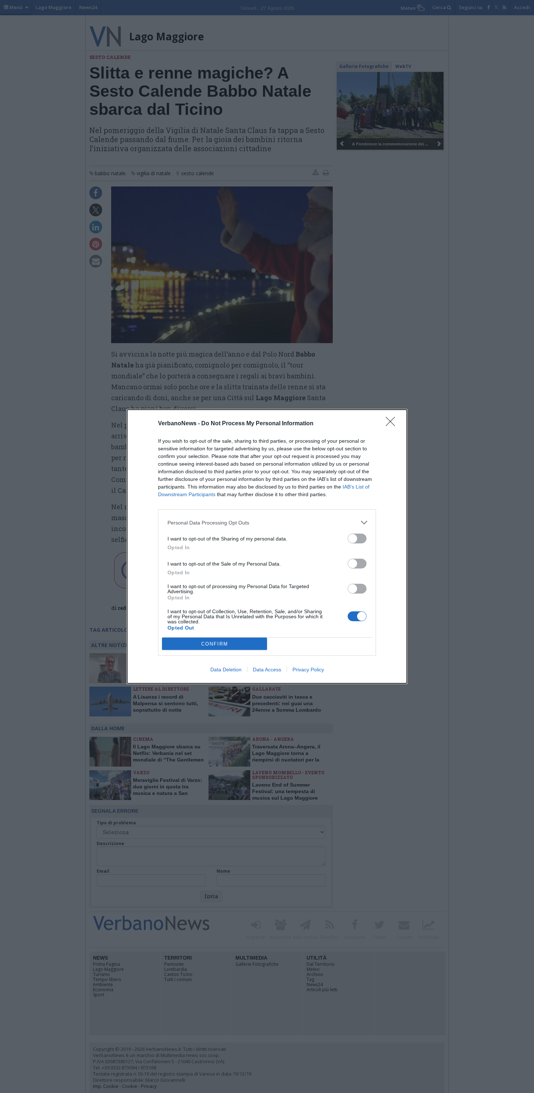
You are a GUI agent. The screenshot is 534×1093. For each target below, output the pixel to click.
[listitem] (267, 522)
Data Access (267, 669)
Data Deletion (226, 669)
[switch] (357, 538)
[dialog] (267, 546)
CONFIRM (214, 644)
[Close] (393, 424)
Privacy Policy (308, 669)
